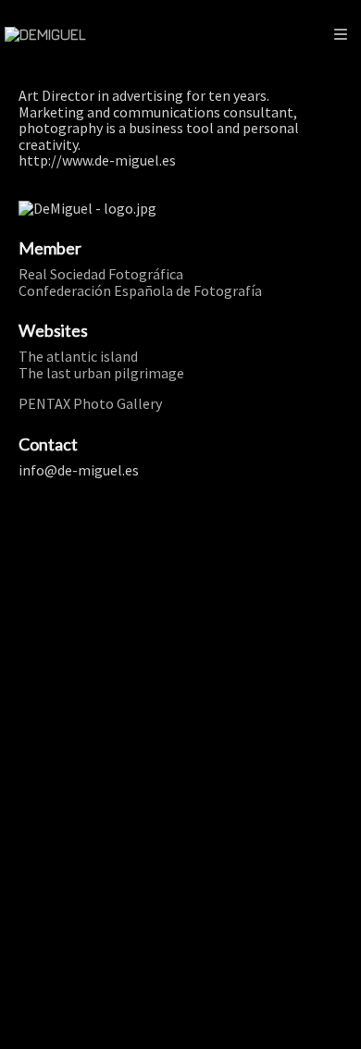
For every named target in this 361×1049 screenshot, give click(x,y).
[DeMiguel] (45, 34)
